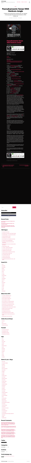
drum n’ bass (3, 341)
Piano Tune (12, 93)
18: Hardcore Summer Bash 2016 (6, 257)
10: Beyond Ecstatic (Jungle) (5, 246)
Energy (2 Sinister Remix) (18, 81)
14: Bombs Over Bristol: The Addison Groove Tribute (8, 251)
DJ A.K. (3, 272)
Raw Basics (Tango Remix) (15, 76)
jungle (8, 160)
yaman (16, 160)
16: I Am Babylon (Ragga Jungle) (6, 254)
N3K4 (3, 396)
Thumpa (3, 285)
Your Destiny (12, 87)
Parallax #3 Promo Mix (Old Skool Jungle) (7, 308)
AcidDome (3, 364)
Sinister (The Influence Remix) (16, 78)
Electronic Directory (4, 378)
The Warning (16, 80)
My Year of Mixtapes (4, 395)
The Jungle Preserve (4, 410)
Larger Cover (9, 57)
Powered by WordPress (11, 461)
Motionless (13, 73)
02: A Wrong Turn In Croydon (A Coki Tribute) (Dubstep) (9, 233)
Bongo (3, 271)
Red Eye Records (4, 323)
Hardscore (3, 388)
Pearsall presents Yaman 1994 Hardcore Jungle (15, 41)
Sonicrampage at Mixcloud (5, 329)
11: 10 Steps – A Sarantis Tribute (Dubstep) (7, 247)
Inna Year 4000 (13, 74)
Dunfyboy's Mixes (4, 375)
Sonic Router (3, 403)
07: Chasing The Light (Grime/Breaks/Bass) (7, 240)
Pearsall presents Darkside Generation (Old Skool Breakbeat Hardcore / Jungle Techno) (8, 424)
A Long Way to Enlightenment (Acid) (6, 295)
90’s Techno (3, 361)
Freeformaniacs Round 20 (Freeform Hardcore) (8, 302)
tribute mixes (14, 160)
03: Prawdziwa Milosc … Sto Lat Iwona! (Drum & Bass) (9, 234)
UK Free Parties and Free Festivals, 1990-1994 (8, 413)
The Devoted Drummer (15, 85)
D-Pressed (12, 66)
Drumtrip (3, 374)
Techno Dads (3, 406)
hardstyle (3, 351)
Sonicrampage (3, 1)
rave (11, 160)
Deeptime (3, 371)
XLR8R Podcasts (4, 417)
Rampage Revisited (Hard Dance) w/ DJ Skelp (7, 312)
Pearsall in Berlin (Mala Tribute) (6, 309)
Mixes (15, 6)
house (3, 352)
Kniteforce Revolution (4, 392)
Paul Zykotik (3, 282)
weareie (3, 416)
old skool (10, 160)
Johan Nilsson (4, 278)
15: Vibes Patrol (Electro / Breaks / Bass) (7, 253)
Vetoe (3, 289)
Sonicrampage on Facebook (5, 332)
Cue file (8, 56)
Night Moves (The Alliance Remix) (16, 69)
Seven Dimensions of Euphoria (5, 402)
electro (3, 344)
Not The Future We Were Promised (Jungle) (7, 305)
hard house (3, 348)
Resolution (14, 92)
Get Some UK (3, 385)
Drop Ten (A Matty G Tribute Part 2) (6, 298)
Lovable (18, 67)
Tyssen (3, 288)
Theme (11, 75)
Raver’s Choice (4, 399)
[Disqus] (15, 178)
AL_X (2, 264)
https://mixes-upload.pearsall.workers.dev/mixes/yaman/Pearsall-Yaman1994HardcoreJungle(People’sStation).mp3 (14, 61)
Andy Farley (3, 265)
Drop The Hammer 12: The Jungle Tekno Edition (8, 301)
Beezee (3, 268)
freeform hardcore (4, 345)
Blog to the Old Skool (4, 368)
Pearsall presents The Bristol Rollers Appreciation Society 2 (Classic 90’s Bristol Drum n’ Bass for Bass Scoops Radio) (8, 226)
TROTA (3, 286)
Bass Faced (3, 365)
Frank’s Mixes (3, 382)
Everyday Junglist (4, 381)
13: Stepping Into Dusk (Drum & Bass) (6, 250)
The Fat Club (3, 409)
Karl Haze (3, 279)
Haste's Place (3, 389)
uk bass (3, 355)
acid (2, 338)
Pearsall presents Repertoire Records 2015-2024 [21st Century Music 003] (8, 437)
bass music (3, 367)
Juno (2, 322)
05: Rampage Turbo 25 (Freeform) (6, 237)
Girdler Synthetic (4, 275)
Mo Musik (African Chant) (14, 65)
